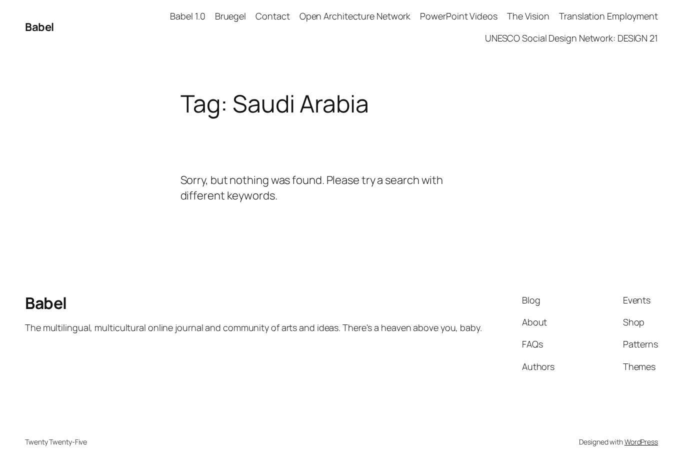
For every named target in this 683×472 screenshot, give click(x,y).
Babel (39, 27)
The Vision (528, 16)
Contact (273, 16)
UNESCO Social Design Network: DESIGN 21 (571, 38)
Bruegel (230, 16)
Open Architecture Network (355, 16)
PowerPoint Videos (458, 16)
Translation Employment (608, 16)
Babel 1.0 (187, 16)
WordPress (641, 441)
